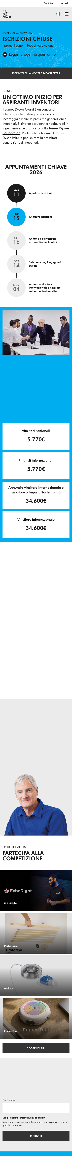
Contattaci (49, 3)
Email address (10, 1100)
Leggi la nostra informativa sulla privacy (24, 1117)
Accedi (64, 3)
